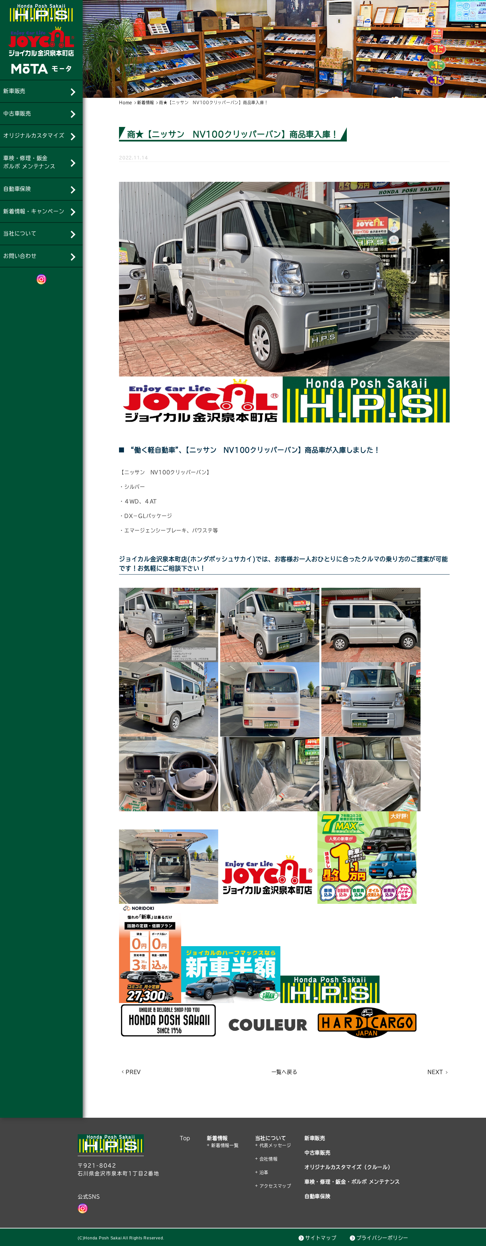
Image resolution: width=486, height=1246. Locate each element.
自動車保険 (317, 1196)
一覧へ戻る (284, 1071)
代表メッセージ (275, 1145)
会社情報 (269, 1159)
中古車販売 (317, 1152)
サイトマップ (321, 1237)
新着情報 (217, 1138)
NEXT (435, 1071)
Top (185, 1138)
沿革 (264, 1172)
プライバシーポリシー (382, 1237)
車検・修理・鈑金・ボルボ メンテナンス (352, 1181)
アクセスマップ (275, 1186)
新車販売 (314, 1138)
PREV (133, 1071)
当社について (271, 1138)
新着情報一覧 (225, 1145)
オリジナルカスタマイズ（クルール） (348, 1167)
